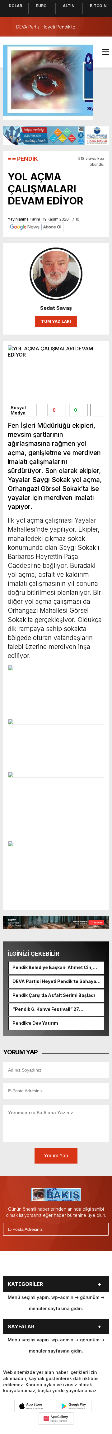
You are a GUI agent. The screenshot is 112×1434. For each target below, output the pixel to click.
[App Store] (31, 1406)
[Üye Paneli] (102, 27)
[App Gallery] (56, 1418)
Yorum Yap (56, 1155)
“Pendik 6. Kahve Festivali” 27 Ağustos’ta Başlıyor (45, 1009)
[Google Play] (74, 1406)
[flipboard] (80, 1266)
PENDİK (27, 159)
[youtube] (64, 1266)
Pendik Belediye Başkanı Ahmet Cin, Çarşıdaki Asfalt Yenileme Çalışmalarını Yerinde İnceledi (56, 968)
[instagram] (49, 1266)
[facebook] (18, 1266)
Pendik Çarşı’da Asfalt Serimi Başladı (53, 995)
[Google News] (36, 226)
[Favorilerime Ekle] (97, 410)
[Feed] (95, 1266)
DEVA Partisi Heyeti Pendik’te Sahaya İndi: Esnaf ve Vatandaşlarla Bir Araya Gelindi (54, 982)
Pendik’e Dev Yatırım (35, 1023)
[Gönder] (101, 1229)
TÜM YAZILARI (56, 321)
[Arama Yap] (90, 27)
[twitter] (33, 1266)
